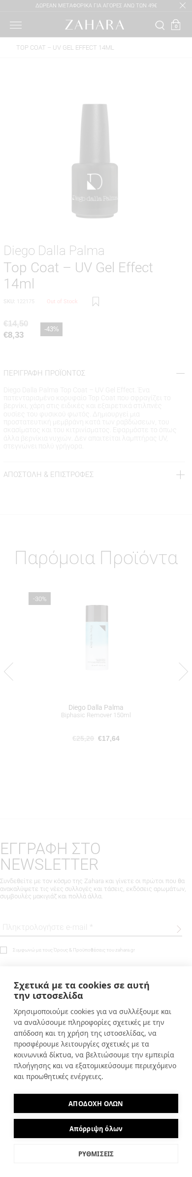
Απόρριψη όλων (96, 1128)
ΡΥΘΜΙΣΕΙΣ (96, 1153)
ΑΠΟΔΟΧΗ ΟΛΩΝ (95, 1103)
